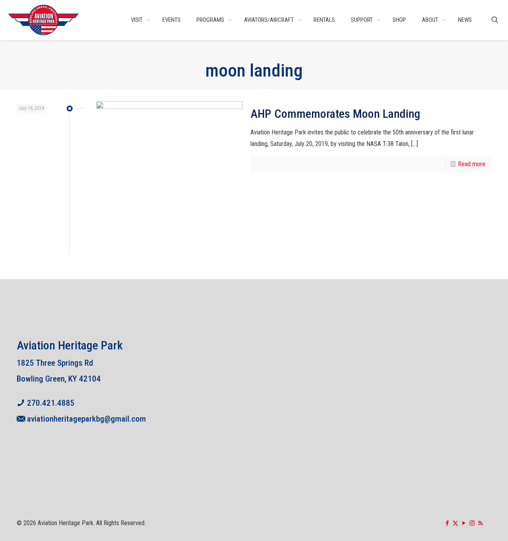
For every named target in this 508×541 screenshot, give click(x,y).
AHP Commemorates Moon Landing (335, 114)
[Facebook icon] (447, 523)
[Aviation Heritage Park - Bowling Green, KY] (43, 20)
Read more (471, 164)
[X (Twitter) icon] (455, 523)
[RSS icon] (480, 523)
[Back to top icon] (470, 524)
